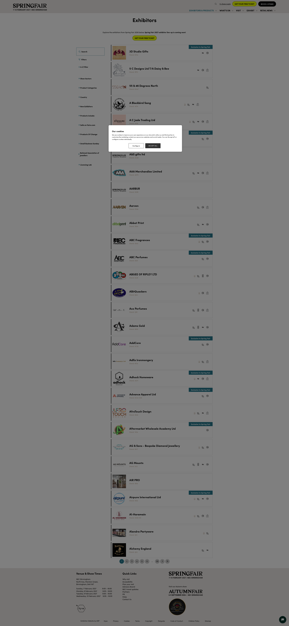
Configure (136, 146)
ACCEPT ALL (153, 146)
